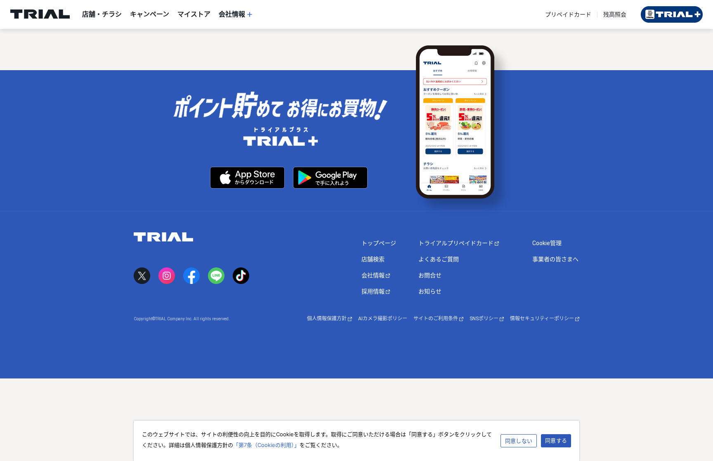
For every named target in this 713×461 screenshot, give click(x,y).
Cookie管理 (547, 243)
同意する (556, 440)
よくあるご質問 (438, 259)
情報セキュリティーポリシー (542, 319)
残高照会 (614, 14)
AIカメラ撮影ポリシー (382, 319)
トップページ (378, 243)
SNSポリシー (485, 319)
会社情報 (373, 275)
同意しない (518, 440)
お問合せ (429, 275)
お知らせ (429, 291)
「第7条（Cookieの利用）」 (266, 445)
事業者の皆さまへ (555, 259)
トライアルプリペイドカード (456, 243)
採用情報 (373, 291)
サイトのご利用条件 (436, 319)
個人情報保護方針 (327, 319)
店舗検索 (373, 259)
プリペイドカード (568, 14)
